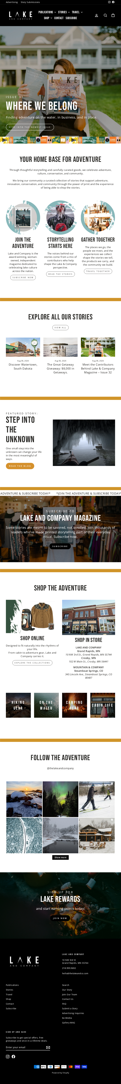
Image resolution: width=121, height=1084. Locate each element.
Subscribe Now (23, 277)
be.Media (67, 1017)
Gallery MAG (68, 1022)
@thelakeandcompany (60, 768)
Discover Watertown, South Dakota (23, 366)
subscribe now (100, 89)
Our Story (67, 989)
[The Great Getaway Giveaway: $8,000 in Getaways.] (60, 347)
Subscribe (71, 18)
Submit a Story (69, 1008)
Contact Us (67, 999)
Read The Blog (20, 466)
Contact (58, 18)
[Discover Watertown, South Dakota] (23, 347)
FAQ (64, 1003)
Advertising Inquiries (73, 1013)
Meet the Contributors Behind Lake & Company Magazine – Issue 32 (98, 368)
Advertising (12, 2)
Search (65, 985)
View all (60, 327)
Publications (46, 12)
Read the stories (60, 274)
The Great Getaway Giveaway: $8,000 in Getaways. (60, 368)
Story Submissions (30, 2)
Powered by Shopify (60, 1072)
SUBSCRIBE (60, 546)
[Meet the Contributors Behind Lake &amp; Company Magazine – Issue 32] (98, 347)
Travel (76, 12)
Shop (47, 18)
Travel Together (98, 271)
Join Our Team (69, 994)
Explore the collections (32, 663)
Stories (62, 12)
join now (60, 918)
